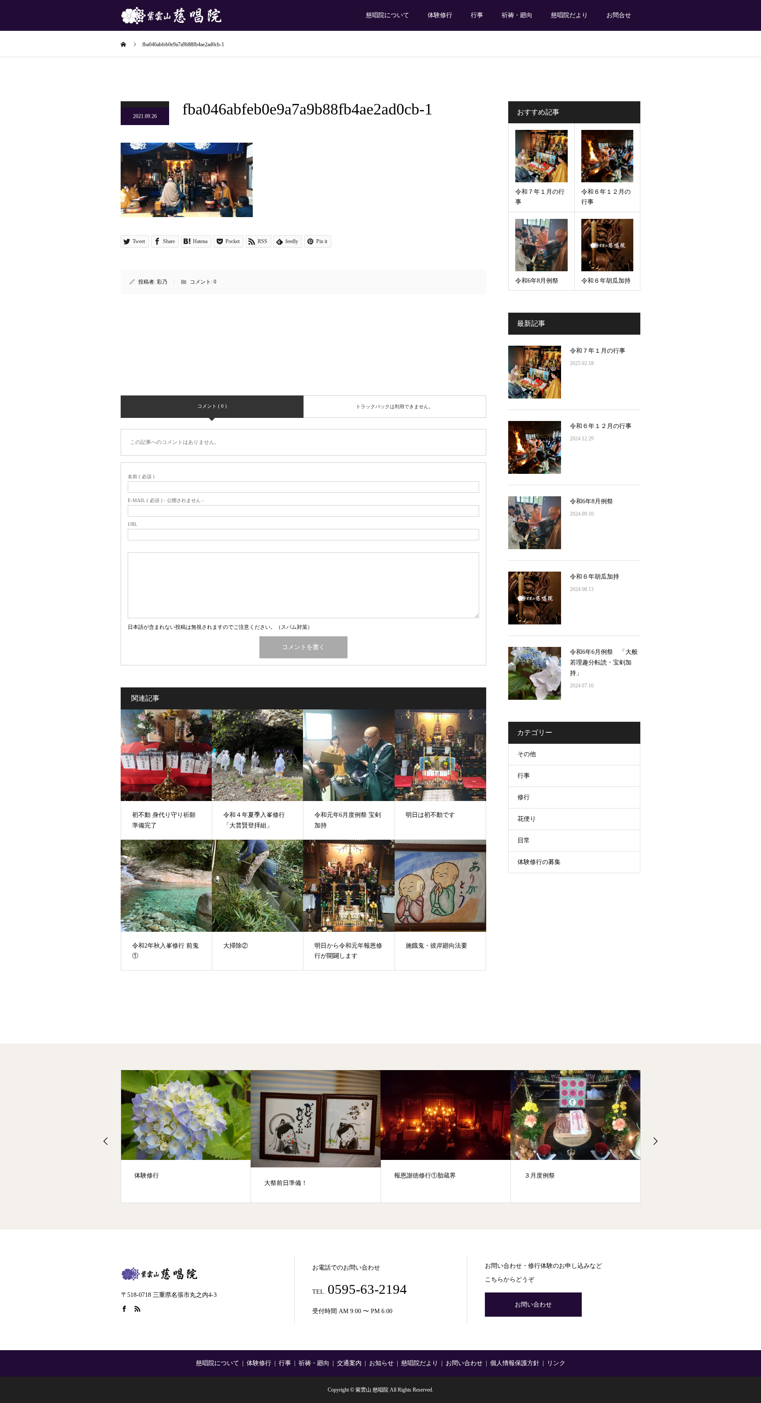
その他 (526, 754)
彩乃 (162, 282)
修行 (523, 797)
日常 (523, 840)
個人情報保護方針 (514, 1363)
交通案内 (349, 1363)
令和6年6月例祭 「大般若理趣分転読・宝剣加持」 (604, 662)
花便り (526, 819)
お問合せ (618, 15)
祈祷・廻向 (517, 15)
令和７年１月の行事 (597, 350)
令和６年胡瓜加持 (594, 576)
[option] (186, 1136)
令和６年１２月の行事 (601, 426)
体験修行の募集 (539, 862)
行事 (477, 15)
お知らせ (381, 1363)
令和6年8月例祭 (591, 501)
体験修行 (440, 15)
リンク (556, 1363)
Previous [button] (105, 1141)
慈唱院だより (569, 15)
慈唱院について (387, 15)
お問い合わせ (533, 1304)
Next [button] (655, 1141)
